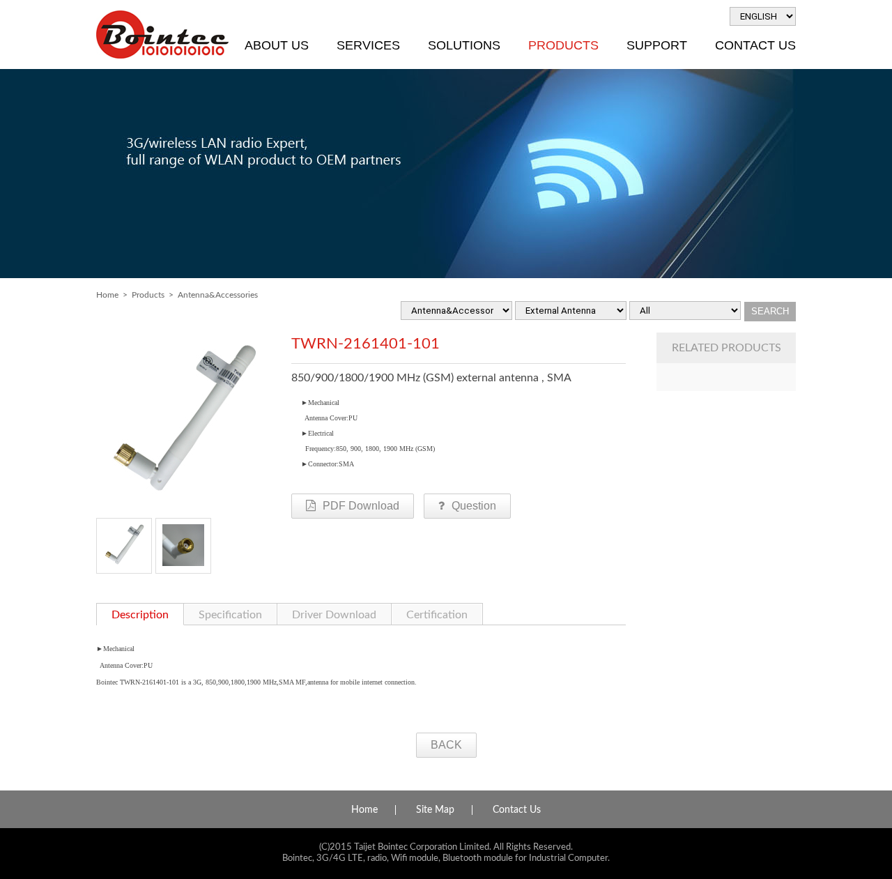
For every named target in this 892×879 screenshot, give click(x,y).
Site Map (435, 810)
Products (563, 45)
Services (368, 45)
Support (656, 45)
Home (107, 295)
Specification (230, 614)
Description (140, 614)
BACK (446, 745)
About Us (277, 45)
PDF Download (361, 506)
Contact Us (755, 45)
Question (474, 506)
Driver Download (334, 614)
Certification (437, 614)
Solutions (464, 45)
